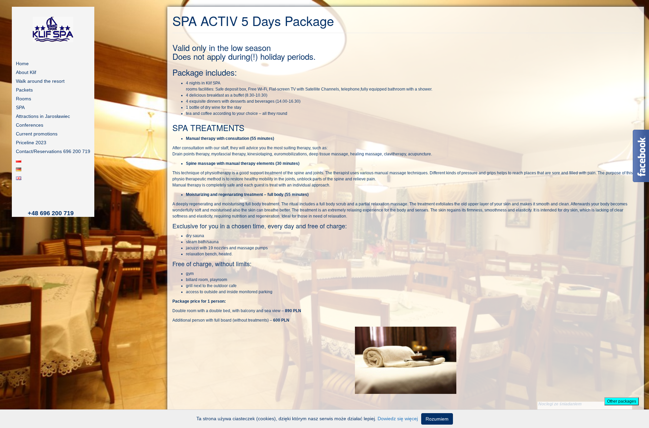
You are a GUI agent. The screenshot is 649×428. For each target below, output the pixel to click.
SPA (20, 107)
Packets (24, 90)
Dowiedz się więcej (398, 418)
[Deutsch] (53, 169)
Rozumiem (437, 419)
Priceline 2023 (31, 142)
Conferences (29, 125)
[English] (53, 177)
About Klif (26, 72)
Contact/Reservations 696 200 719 (53, 151)
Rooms (23, 98)
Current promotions (36, 133)
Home (22, 63)
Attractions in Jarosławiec (43, 116)
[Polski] (53, 160)
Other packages (621, 401)
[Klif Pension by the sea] (53, 29)
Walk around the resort (40, 81)
